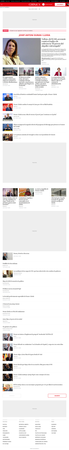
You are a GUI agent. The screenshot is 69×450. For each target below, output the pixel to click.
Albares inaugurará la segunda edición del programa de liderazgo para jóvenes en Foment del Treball (39, 125)
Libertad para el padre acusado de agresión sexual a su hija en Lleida (58, 200)
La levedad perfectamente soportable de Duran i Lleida (18, 296)
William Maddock (34, 1)
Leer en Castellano (4, 7)
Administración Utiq (40, 443)
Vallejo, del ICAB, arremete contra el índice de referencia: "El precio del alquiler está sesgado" (54, 42)
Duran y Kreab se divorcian (21, 253)
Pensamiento (6, 433)
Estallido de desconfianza (10, 263)
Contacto (37, 428)
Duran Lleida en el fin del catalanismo (14, 311)
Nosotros (37, 424)
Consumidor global (24, 435)
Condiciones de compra (41, 441)
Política (5, 424)
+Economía (5, 437)
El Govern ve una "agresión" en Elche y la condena (21, 30)
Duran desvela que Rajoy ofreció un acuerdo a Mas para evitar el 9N (32, 364)
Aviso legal (38, 426)
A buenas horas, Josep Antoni (11, 304)
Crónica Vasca (22, 426)
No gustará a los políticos (10, 327)
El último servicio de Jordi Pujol (12, 289)
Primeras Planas (7, 441)
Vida (4, 428)
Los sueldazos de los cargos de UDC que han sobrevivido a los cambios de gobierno (37, 271)
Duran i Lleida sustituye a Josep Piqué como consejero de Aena (31, 374)
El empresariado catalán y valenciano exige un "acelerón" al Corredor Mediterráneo (10, 79)
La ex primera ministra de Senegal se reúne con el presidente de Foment (34, 135)
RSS (36, 430)
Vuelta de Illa (7, 1)
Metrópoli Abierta (23, 424)
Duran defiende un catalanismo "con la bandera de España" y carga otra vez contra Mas (38, 344)
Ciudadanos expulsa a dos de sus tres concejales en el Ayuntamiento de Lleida (25, 201)
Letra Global (22, 430)
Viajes (4, 435)
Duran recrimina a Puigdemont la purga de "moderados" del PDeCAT (33, 334)
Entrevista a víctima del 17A (15, 1)
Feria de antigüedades (55, 1)
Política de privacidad (41, 433)
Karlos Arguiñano (62, 1)
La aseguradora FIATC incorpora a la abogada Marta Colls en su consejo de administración (58, 80)
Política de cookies (40, 435)
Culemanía (21, 428)
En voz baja (5, 443)
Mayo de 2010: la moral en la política (13, 281)
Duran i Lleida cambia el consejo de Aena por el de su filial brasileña (32, 104)
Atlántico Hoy (22, 433)
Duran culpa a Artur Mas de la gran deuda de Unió (27, 354)
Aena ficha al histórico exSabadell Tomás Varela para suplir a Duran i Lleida (35, 94)
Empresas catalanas (40, 437)
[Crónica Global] (34, 4)
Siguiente (57, 395)
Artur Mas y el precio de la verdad (12, 319)
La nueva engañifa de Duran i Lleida (41, 189)
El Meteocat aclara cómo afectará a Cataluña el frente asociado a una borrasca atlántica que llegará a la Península (26, 81)
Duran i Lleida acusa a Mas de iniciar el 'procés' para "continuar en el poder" (35, 114)
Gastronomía (6, 439)
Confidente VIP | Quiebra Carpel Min (44, 1)
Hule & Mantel (22, 437)
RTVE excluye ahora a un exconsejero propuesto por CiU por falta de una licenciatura (37, 385)
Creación (5, 430)
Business (5, 426)
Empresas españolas (40, 439)
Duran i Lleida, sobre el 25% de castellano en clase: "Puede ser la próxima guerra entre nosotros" (10, 201)
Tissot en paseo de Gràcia (25, 1)
